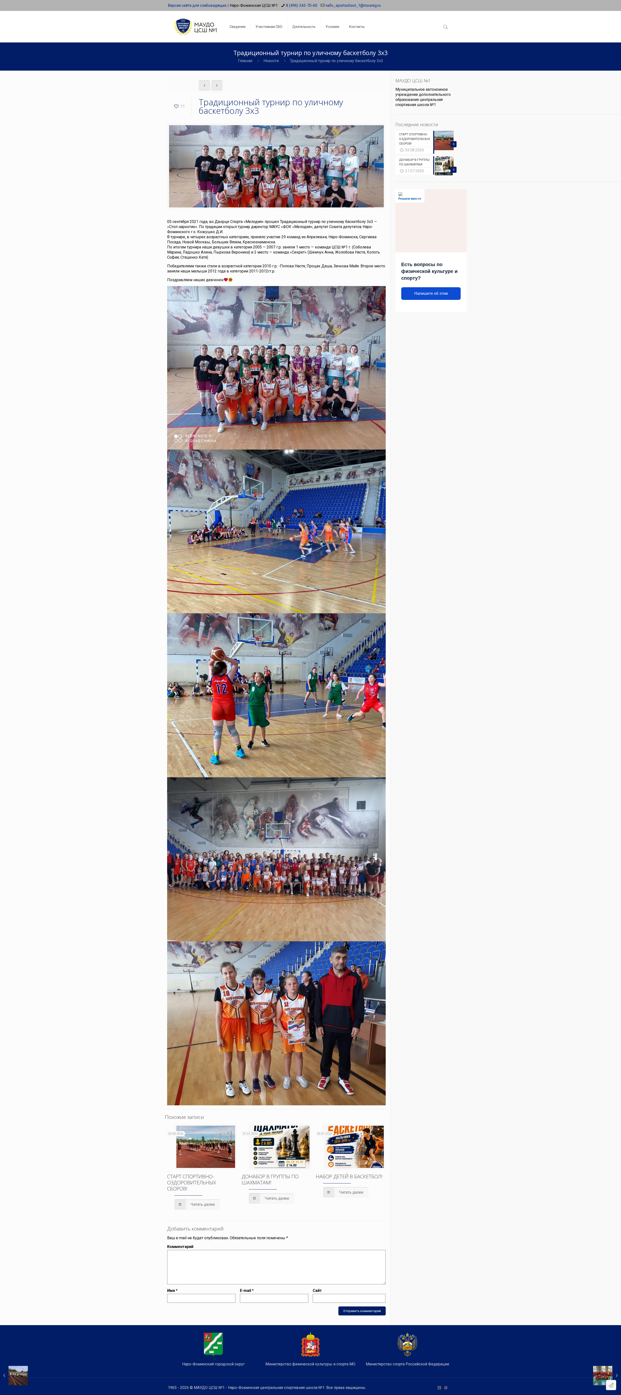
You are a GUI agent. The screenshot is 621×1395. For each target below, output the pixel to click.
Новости (271, 60)
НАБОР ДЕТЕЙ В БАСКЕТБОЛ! (349, 1176)
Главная (245, 60)
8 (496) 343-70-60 (301, 5)
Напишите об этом (431, 293)
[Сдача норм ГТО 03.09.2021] (14, 1375)
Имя (172, 1290)
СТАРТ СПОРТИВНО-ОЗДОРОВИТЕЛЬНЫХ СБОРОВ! (191, 1182)
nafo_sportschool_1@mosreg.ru (353, 5)
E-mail (247, 1290)
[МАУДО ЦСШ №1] (195, 23)
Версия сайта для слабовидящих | (198, 5)
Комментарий (180, 1246)
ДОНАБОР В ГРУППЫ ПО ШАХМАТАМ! (270, 1179)
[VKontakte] (439, 1388)
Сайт (317, 1290)
